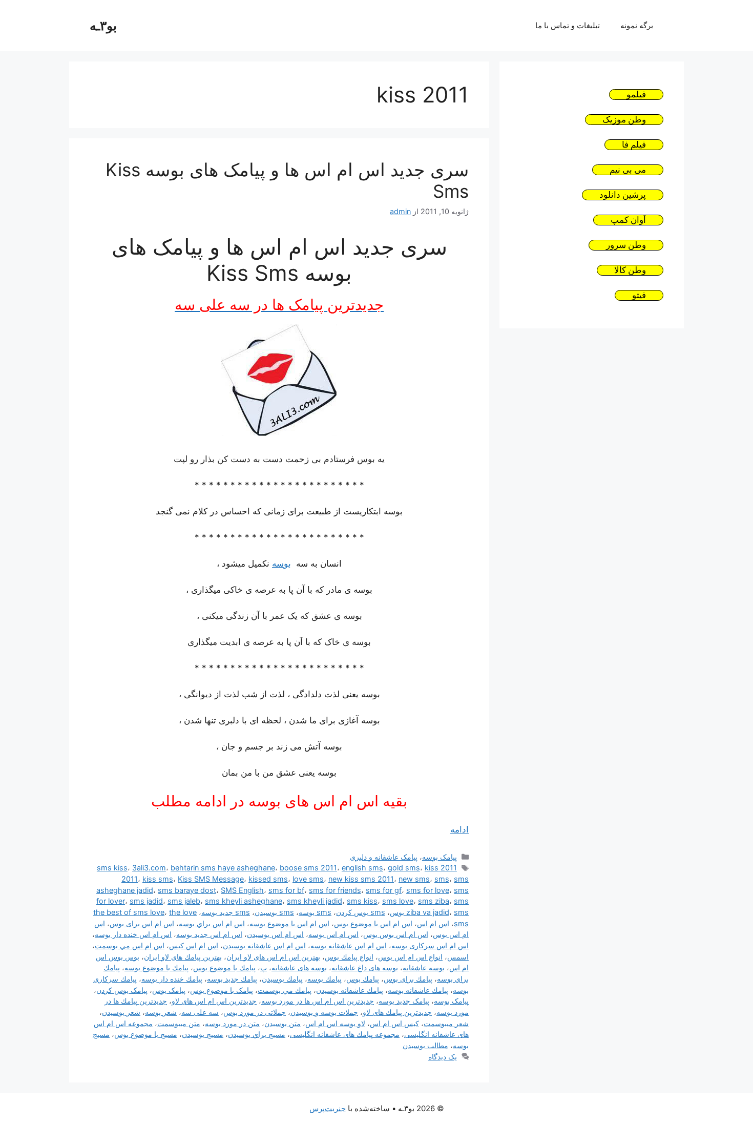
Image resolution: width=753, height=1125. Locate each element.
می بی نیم (628, 170)
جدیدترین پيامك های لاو (397, 1012)
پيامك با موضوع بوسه (156, 967)
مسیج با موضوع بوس (145, 1034)
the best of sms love (128, 912)
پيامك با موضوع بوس (224, 967)
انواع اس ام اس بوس (410, 956)
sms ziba (433, 901)
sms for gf (384, 890)
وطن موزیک (624, 119)
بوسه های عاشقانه (299, 967)
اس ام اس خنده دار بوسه (133, 934)
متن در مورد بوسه (232, 1023)
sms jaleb (184, 901)
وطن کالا (630, 270)
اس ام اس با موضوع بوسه (289, 923)
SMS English (242, 890)
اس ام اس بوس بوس (395, 934)
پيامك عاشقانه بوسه (418, 990)
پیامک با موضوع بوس (221, 990)
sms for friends (335, 890)
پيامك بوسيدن (282, 978)
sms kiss (362, 901)
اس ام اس (433, 923)
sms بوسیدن (274, 912)
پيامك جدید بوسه (232, 978)
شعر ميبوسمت (446, 1023)
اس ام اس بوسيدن (275, 934)
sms (441, 878)
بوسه (281, 563)
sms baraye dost (187, 890)
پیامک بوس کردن (122, 990)
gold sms (404, 867)
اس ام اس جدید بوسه (209, 934)
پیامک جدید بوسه (404, 1000)
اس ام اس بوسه (333, 934)
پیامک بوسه (439, 856)
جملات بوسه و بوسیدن (324, 1012)
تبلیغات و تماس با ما (567, 25)
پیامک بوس (168, 990)
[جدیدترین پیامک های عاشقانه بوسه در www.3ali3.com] (279, 433)
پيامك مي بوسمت (284, 990)
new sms (414, 878)
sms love (397, 901)
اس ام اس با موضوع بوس (373, 923)
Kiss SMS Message (211, 878)
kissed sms (268, 878)
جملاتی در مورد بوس (254, 1012)
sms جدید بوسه (225, 912)
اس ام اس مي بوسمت (129, 945)
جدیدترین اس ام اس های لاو (214, 1000)
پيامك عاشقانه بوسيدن (349, 990)
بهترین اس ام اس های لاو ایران (273, 956)
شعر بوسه (161, 1012)
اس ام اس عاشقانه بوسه (348, 945)
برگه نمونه (636, 25)
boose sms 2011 (308, 867)
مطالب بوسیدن (425, 1045)
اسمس (458, 956)
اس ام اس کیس (193, 945)
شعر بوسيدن (121, 1012)
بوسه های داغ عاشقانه (364, 967)
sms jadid (146, 901)
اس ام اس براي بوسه (212, 923)
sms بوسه (315, 912)
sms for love (427, 890)
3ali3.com (149, 867)
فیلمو (636, 94)
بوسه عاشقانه (424, 967)
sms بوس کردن (360, 912)
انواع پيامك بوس (349, 956)
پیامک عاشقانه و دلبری (383, 856)
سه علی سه (200, 1012)
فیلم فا (634, 145)
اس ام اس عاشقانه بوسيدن (264, 945)
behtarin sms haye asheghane (223, 867)
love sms (308, 878)
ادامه (459, 829)
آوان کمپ (628, 220)
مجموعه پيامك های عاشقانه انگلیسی (345, 1034)
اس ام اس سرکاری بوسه (430, 945)
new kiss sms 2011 (361, 878)
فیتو (639, 295)
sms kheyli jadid (314, 901)
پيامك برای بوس (408, 978)
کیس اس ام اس (394, 1023)
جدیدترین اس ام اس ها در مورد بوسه (317, 1000)
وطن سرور (626, 245)
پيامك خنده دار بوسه (171, 978)
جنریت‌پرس (327, 1108)
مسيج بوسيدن (202, 1034)
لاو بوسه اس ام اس (335, 1023)
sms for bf (286, 890)
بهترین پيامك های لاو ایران (183, 956)
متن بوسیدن (282, 1023)
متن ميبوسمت (178, 1023)
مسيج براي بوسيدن (256, 1034)
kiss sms (157, 878)
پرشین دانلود (622, 195)
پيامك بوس (362, 978)
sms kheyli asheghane (243, 901)
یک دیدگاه (442, 1056)
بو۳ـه (103, 25)
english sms (362, 867)
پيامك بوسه (324, 978)
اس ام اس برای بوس (142, 923)
